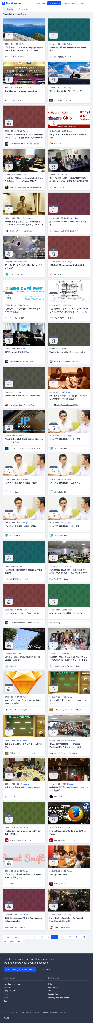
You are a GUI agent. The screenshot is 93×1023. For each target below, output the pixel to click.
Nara (25, 262)
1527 (48, 937)
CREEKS (13, 797)
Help (50, 984)
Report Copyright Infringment (54, 1012)
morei (12, 884)
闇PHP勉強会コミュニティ (64, 57)
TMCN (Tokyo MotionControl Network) (25, 144)
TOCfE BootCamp (17, 57)
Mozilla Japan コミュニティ (20, 840)
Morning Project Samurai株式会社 (67, 405)
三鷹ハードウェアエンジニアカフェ (67, 710)
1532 (83, 937)
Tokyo (24, 44)
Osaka (69, 653)
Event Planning (54, 987)
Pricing (6, 994)
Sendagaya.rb (60, 884)
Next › (11, 941)
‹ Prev (14, 937)
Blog (5, 1001)
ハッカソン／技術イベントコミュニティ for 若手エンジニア (27, 448)
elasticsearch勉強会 (17, 927)
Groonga (57, 623)
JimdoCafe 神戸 (60, 448)
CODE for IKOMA (16, 274)
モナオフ (57, 274)
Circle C (13, 666)
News (6, 997)
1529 (62, 937)
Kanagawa (27, 218)
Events (10, 9)
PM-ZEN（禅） (60, 187)
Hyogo (69, 436)
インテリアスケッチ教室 (63, 318)
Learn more (45, 969)
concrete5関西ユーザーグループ (22, 361)
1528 (55, 937)
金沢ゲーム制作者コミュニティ (66, 231)
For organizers (54, 3)
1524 (27, 937)
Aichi (24, 174)
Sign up (67, 3)
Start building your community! (20, 969)
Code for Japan (16, 100)
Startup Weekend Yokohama (21, 231)
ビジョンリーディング (62, 100)
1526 (41, 937)
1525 (34, 937)
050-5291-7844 (38, 3)
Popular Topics (54, 994)
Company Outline (10, 991)
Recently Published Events (58, 997)
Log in (74, 3)
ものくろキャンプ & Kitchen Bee (66, 666)
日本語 (82, 3)
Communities (23, 9)
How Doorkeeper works (13, 984)
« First (6, 937)
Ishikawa (76, 218)
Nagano (26, 784)
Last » (19, 941)
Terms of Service (10, 1012)
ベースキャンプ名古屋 (18, 710)
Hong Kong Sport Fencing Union (66, 361)
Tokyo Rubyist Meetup (63, 927)
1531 (76, 937)
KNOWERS (58, 797)
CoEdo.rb (58, 144)
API (49, 991)
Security (37, 1012)
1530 (69, 937)
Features (7, 987)
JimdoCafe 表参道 (17, 318)
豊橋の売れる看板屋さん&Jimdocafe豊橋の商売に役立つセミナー (27, 187)
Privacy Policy (25, 1012)
